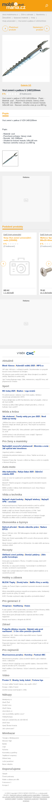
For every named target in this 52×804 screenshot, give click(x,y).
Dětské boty (6, 758)
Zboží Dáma (6, 708)
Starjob (4, 773)
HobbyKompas (7, 717)
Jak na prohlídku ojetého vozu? (13, 714)
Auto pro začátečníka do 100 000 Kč (15, 720)
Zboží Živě (6, 702)
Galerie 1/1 (26, 85)
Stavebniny (40, 15)
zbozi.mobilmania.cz (10, 15)
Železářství (6, 18)
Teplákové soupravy (9, 755)
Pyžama (5, 749)
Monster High (7, 741)
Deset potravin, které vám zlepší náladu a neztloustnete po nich (24, 640)
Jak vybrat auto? (8, 728)
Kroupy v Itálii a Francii (10, 687)
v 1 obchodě (8, 293)
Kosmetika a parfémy (9, 752)
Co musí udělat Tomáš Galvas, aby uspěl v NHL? (19, 684)
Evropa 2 (5, 785)
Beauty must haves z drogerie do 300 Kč (16, 619)
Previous (3, 263)
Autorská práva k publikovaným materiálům (25, 795)
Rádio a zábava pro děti (10, 779)
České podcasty (8, 776)
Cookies (20, 799)
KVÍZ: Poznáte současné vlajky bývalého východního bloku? (23, 596)
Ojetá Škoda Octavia (9, 725)
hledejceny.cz (7, 699)
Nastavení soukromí (31, 799)
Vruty (33, 18)
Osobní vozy (6, 705)
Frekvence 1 (6, 782)
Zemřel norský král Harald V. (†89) (14, 690)
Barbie (4, 744)
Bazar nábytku (7, 764)
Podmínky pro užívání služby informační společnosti (25, 796)
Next (48, 264)
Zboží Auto (6, 722)
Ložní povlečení (7, 761)
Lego (4, 747)
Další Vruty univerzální (12, 235)
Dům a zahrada (27, 15)
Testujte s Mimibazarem (10, 738)
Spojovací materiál (21, 18)
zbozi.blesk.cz (7, 711)
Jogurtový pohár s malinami (12, 452)
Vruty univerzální (8, 21)
